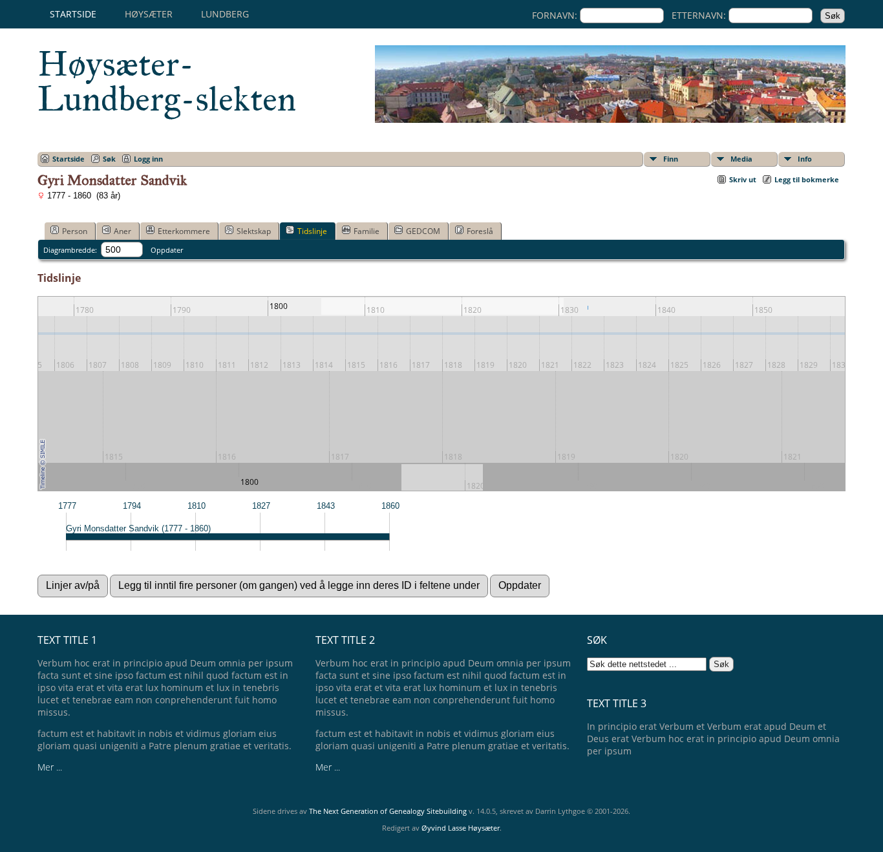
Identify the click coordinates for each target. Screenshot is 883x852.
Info (805, 159)
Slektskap (254, 231)
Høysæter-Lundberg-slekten (166, 81)
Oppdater (167, 250)
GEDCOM (423, 231)
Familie (366, 231)
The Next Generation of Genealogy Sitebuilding (388, 811)
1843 (326, 506)
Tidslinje (312, 231)
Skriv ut (742, 179)
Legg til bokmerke (806, 179)
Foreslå (480, 231)
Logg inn (148, 159)
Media (741, 159)
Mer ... (49, 767)
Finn (670, 159)
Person (74, 231)
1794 (132, 506)
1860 (390, 506)
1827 (261, 506)
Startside (73, 14)
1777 (67, 506)
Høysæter (149, 14)
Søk (109, 159)
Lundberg (225, 14)
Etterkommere (184, 231)
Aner (122, 231)
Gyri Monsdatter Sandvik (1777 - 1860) (138, 528)
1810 (196, 506)
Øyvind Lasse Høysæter (460, 828)
